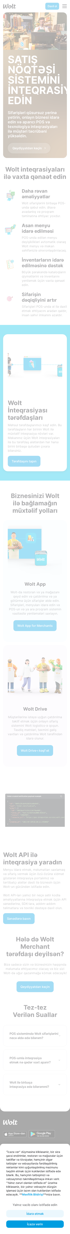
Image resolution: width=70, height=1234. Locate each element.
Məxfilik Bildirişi (32, 1194)
